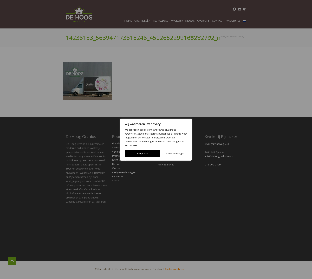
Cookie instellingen (174, 153)
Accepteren (142, 153)
